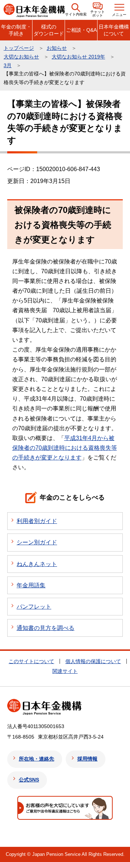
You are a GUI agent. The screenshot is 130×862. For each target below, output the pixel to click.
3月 (8, 65)
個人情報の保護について (93, 661)
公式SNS (29, 780)
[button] (76, 10)
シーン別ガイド (37, 542)
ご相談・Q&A (81, 30)
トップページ (19, 48)
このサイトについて (31, 661)
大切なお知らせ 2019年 (78, 57)
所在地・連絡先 (36, 759)
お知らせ (57, 48)
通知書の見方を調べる (45, 628)
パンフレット (34, 607)
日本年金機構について (114, 30)
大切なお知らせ (21, 57)
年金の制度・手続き (16, 30)
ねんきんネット (37, 564)
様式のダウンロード (49, 30)
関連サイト (65, 671)
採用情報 (87, 759)
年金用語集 (31, 585)
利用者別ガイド (37, 521)
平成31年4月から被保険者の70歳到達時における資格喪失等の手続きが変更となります (64, 448)
